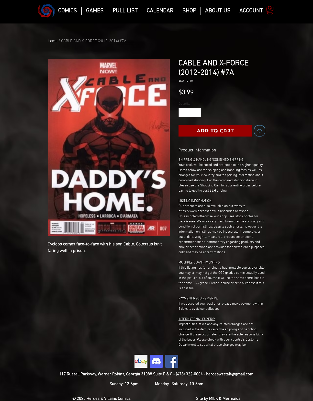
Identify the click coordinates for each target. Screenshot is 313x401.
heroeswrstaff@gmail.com (229, 374)
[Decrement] (182, 112)
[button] (270, 10)
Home (52, 41)
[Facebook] (171, 361)
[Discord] (156, 361)
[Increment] (197, 112)
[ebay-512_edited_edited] (140, 361)
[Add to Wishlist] (259, 131)
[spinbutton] (189, 112)
